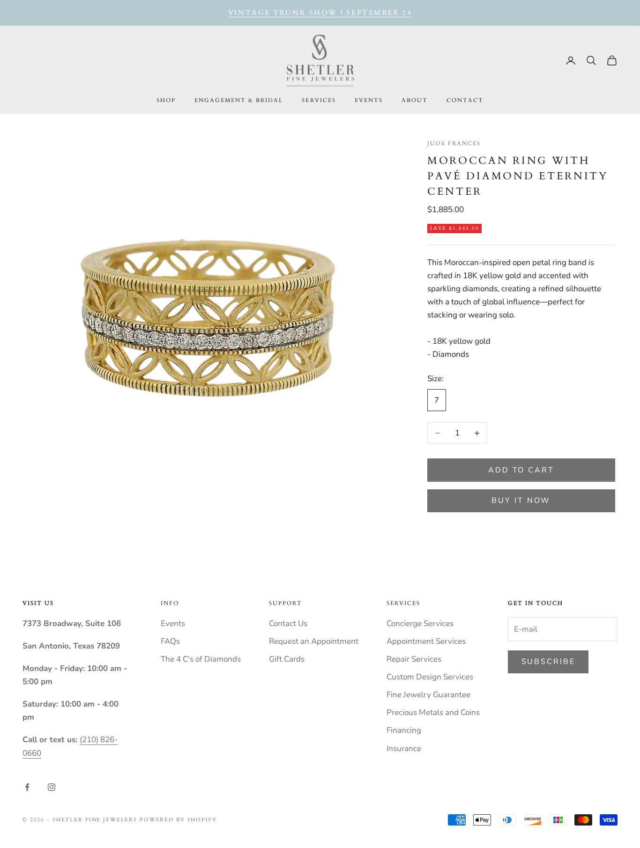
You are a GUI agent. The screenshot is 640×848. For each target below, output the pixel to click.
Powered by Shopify (178, 819)
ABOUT (415, 99)
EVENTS (369, 99)
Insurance (404, 748)
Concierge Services (420, 623)
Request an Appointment (313, 641)
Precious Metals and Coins (433, 712)
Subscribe (548, 661)
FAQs (170, 641)
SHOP (166, 99)
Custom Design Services (430, 676)
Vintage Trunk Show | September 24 (320, 12)
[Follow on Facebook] (27, 787)
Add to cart (521, 470)
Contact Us (288, 623)
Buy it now (521, 500)
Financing (404, 730)
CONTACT (465, 99)
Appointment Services (426, 641)
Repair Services (414, 659)
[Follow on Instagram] (51, 787)
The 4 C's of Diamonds (201, 659)
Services (318, 99)
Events (173, 623)
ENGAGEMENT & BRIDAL (238, 99)
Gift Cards (287, 659)
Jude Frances (454, 143)
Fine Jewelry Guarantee (428, 694)
